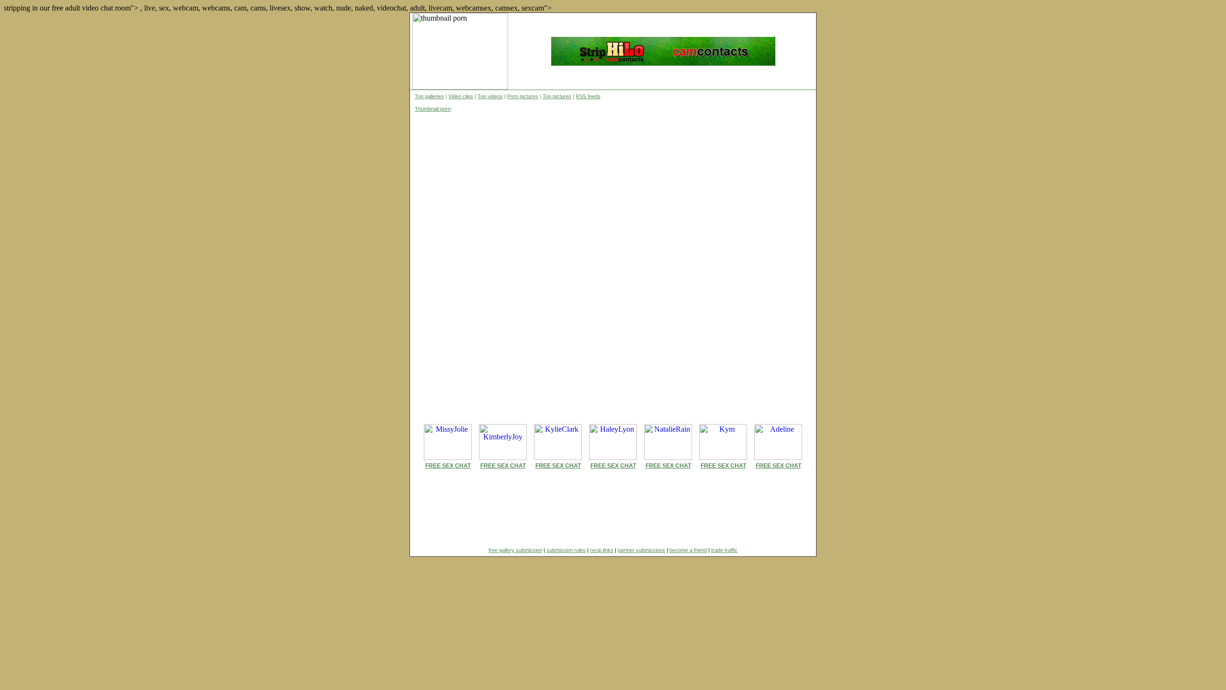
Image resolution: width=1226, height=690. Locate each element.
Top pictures (557, 96)
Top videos (490, 96)
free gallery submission (515, 550)
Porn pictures (522, 96)
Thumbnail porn (433, 109)
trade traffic (724, 550)
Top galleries (429, 96)
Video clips (460, 96)
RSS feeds (588, 96)
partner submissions (641, 550)
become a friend (688, 550)
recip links (601, 550)
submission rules (566, 550)
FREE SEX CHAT (448, 465)
